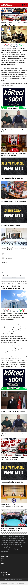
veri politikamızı (15, 583)
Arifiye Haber (3, 22)
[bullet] (13, 275)
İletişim (2, 563)
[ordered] (11, 275)
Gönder (14, 277)
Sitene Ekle (3, 561)
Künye (2, 558)
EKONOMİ (10, 283)
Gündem (10, 22)
